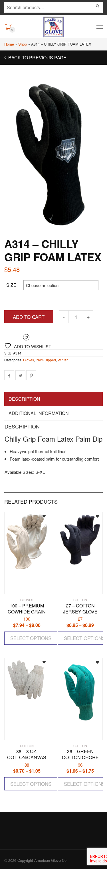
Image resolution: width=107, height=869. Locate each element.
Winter (63, 359)
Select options (30, 638)
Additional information (39, 413)
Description (24, 398)
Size (11, 285)
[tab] (53, 399)
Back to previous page (36, 57)
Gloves (28, 359)
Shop (22, 44)
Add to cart (29, 316)
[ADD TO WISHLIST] (40, 515)
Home (9, 44)
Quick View (21, 587)
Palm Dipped (46, 359)
